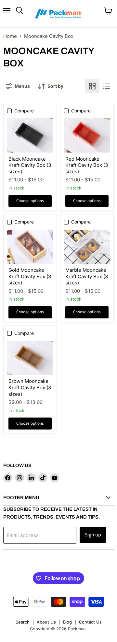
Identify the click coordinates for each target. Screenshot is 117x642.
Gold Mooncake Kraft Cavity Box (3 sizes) (29, 276)
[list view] (106, 86)
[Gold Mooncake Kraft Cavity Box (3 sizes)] (30, 247)
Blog (67, 622)
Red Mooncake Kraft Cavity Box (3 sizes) (86, 165)
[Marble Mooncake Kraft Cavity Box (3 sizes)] (87, 247)
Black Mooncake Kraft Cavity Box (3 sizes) (29, 165)
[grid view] (92, 86)
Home (10, 36)
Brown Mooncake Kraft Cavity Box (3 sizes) (29, 387)
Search (23, 622)
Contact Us (90, 622)
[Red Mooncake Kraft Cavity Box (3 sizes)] (87, 135)
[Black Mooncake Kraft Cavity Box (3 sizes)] (30, 135)
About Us (46, 622)
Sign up (93, 534)
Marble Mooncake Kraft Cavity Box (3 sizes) (86, 276)
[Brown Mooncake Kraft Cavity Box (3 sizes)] (30, 358)
